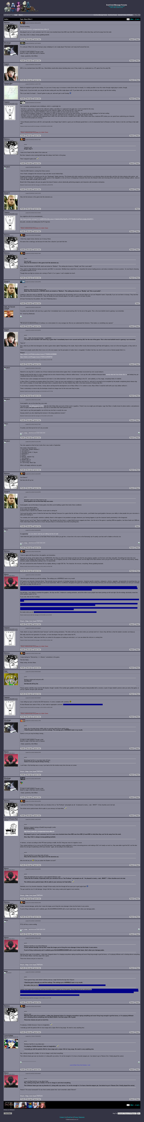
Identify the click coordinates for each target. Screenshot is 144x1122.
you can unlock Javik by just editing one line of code (43, 534)
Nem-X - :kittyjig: (23, 432)
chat (122, 7)
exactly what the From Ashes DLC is (116, 374)
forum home (122, 6)
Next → (133, 19)
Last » (138, 19)
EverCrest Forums (112, 14)
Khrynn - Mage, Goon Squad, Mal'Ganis (31, 621)
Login (16, 14)
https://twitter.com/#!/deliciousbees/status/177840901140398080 (38, 354)
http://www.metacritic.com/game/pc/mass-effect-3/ (34, 29)
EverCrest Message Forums (100, 14)
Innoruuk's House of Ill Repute (125, 14)
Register (21, 14)
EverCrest (70, 1117)
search (118, 7)
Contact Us (63, 1117)
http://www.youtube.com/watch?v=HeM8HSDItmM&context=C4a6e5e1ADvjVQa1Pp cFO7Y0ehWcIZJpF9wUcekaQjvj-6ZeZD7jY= (57, 219)
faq (117, 6)
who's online (113, 7)
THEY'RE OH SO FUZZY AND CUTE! (37, 432)
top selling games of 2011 (36, 406)
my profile (111, 6)
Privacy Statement (79, 1117)
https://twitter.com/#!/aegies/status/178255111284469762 (36, 357)
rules (115, 6)
